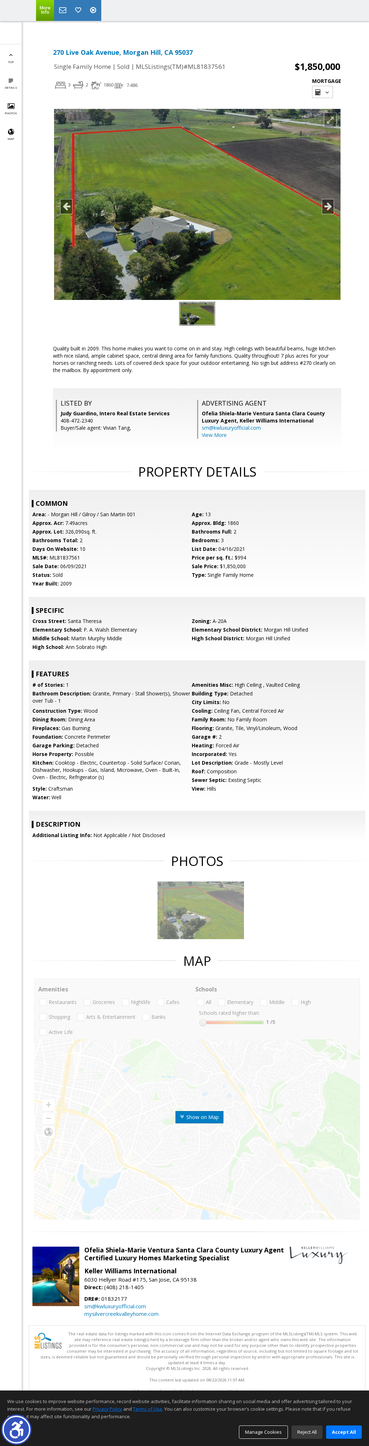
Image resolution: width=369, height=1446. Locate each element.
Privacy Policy (107, 1409)
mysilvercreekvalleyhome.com (121, 1313)
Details (11, 87)
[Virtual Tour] (94, 10)
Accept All (344, 1432)
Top (11, 62)
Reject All (307, 1432)
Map (11, 139)
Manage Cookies (263, 1432)
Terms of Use (147, 1409)
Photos (11, 113)
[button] (16, 1429)
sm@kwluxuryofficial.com (231, 427)
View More (214, 435)
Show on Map (202, 1117)
